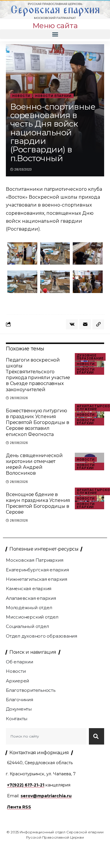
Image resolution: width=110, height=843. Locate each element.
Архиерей (17, 681)
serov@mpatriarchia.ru (46, 795)
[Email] (85, 324)
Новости (21, 96)
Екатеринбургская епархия (37, 570)
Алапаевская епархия (31, 598)
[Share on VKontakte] (72, 324)
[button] (55, 34)
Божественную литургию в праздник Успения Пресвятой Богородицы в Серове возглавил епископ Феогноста (37, 422)
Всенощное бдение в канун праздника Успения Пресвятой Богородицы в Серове (38, 503)
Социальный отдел (27, 626)
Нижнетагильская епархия (36, 579)
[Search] (96, 736)
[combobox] (46, 736)
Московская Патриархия (34, 560)
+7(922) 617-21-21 (25, 785)
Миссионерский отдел (32, 617)
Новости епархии (53, 96)
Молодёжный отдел (29, 607)
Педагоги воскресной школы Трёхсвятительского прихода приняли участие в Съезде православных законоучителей (38, 374)
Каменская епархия (28, 588)
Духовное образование (90, 357)
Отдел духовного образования (41, 636)
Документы (19, 709)
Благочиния (19, 699)
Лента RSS (19, 807)
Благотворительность (30, 690)
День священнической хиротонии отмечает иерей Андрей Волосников (34, 464)
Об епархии (19, 662)
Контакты (16, 718)
